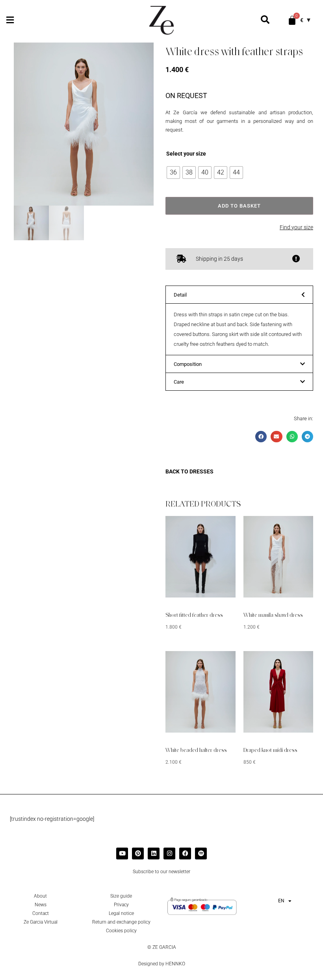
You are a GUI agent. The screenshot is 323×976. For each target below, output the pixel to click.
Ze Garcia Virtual (41, 922)
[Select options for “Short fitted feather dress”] (218, 528)
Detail (180, 295)
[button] (10, 20)
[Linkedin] (154, 853)
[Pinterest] (138, 853)
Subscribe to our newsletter (161, 871)
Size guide (121, 896)
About (40, 896)
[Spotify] (201, 853)
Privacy (121, 904)
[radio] (173, 172)
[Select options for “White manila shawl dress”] (295, 528)
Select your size (186, 153)
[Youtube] (122, 853)
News (40, 904)
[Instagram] (169, 853)
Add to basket (239, 206)
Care (179, 382)
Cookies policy (121, 930)
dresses (201, 471)
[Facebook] (185, 853)
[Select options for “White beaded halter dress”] (218, 663)
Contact (40, 913)
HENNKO (175, 964)
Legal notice (121, 913)
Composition (188, 364)
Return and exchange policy (121, 922)
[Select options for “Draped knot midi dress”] (295, 663)
